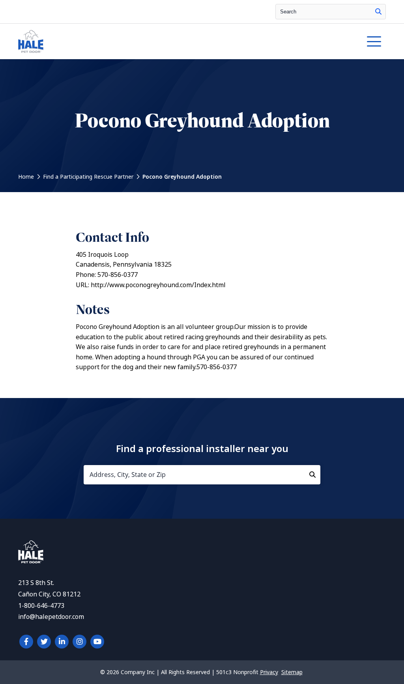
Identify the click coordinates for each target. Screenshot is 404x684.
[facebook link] (26, 641)
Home (26, 177)
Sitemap (292, 672)
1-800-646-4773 (41, 605)
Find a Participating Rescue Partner (88, 177)
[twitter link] (44, 641)
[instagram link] (79, 641)
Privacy (269, 672)
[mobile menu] (374, 41)
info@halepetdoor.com (51, 616)
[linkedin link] (62, 641)
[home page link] (154, 41)
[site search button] (378, 11)
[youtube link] (97, 641)
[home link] (30, 561)
